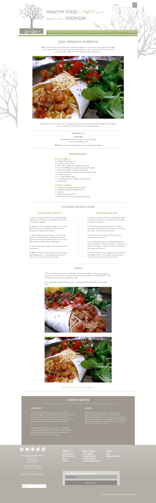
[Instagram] (22, 449)
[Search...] (134, 5)
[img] (78, 87)
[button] (64, 32)
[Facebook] (32, 449)
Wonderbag (116, 242)
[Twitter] (38, 449)
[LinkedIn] (43, 449)
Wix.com (133, 494)
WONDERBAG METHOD (107, 213)
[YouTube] (27, 449)
